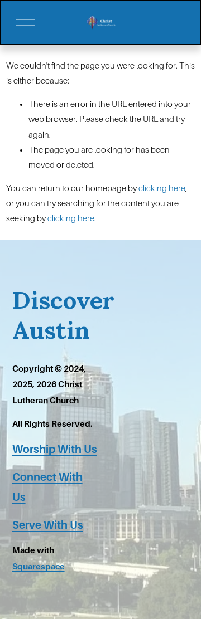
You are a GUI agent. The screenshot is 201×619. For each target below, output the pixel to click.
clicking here (161, 188)
